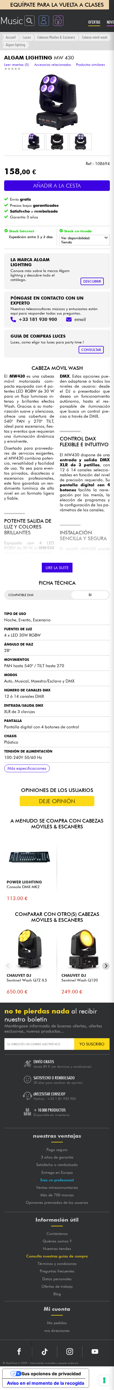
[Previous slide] (8, 966)
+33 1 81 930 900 (61, 1099)
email (80, 319)
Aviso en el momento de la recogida (45, 1383)
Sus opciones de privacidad (51, 1373)
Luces (27, 37)
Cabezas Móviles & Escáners (56, 37)
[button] (33, 141)
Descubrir (92, 281)
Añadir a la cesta (57, 185)
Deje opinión (57, 801)
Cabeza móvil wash (94, 37)
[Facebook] (19, 1351)
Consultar (91, 350)
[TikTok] (44, 1351)
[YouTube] (94, 1351)
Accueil (11, 37)
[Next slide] (106, 966)
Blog (57, 1294)
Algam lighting (15, 44)
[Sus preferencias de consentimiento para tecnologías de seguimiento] (104, 1380)
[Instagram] (69, 1351)
